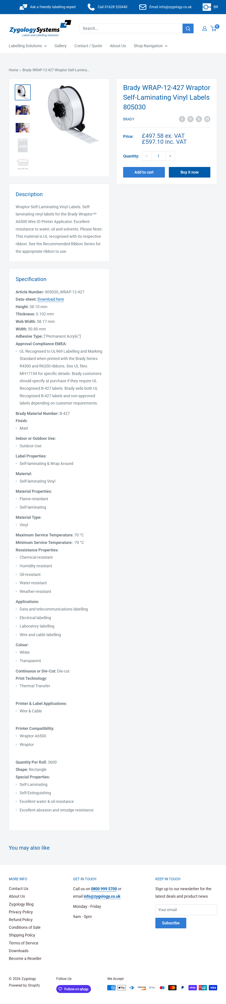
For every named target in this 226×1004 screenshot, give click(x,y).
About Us (118, 45)
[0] (213, 28)
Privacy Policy (21, 912)
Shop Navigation (148, 45)
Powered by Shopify (24, 985)
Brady (128, 119)
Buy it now (190, 172)
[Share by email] (207, 119)
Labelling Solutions (25, 45)
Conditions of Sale (25, 927)
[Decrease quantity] (146, 156)
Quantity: (131, 156)
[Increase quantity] (170, 156)
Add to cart (144, 172)
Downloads (18, 950)
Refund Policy (21, 919)
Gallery (61, 45)
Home (13, 70)
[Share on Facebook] (182, 119)
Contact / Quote (88, 45)
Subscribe (171, 923)
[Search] (188, 28)
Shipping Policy (22, 935)
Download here (51, 299)
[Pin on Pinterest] (190, 119)
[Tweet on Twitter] (199, 119)
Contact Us (18, 888)
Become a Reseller (25, 958)
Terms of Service (23, 943)
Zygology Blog (21, 904)
